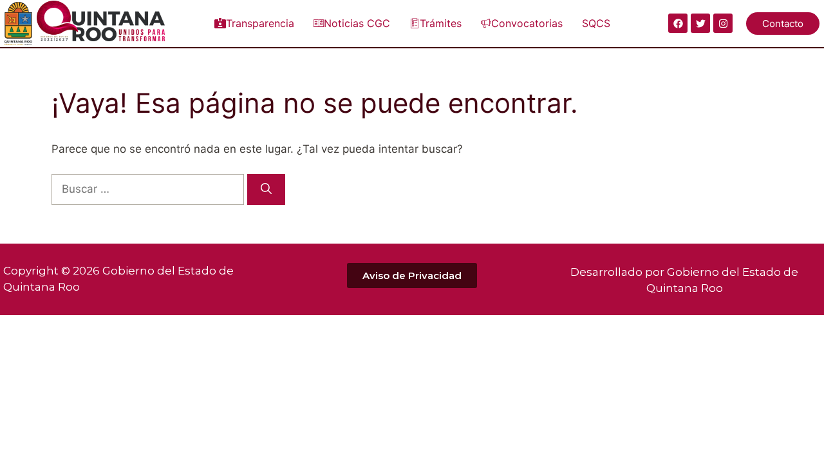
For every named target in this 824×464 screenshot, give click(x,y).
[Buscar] (266, 189)
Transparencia (260, 23)
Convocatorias (527, 23)
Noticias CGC (357, 23)
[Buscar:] (149, 188)
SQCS (596, 23)
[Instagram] (723, 23)
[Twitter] (700, 23)
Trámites (441, 23)
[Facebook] (678, 23)
